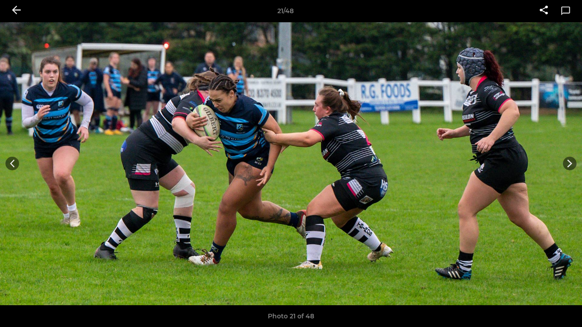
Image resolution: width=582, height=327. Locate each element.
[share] (543, 11)
